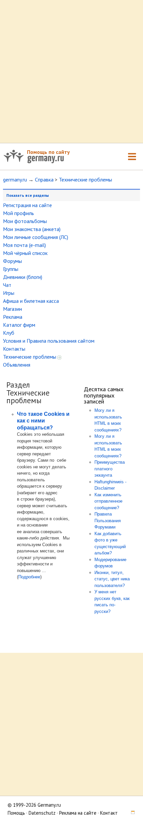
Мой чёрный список (25, 253)
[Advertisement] (71, 71)
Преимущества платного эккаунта (109, 469)
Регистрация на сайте (27, 205)
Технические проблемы (85, 179)
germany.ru (15, 179)
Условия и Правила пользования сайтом (48, 340)
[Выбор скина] (131, 813)
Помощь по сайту (48, 152)
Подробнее (29, 576)
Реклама (12, 316)
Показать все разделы (27, 195)
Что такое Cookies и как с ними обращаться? (43, 420)
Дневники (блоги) (22, 277)
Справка (44, 179)
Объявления (16, 364)
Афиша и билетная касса (31, 300)
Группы (10, 269)
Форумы (12, 261)
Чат (7, 285)
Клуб (8, 332)
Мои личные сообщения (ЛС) (35, 237)
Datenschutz (42, 813)
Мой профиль (18, 213)
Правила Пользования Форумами (107, 520)
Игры (8, 293)
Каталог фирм (19, 324)
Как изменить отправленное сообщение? (108, 501)
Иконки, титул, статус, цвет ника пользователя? (112, 579)
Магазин (12, 308)
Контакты (14, 348)
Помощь (16, 813)
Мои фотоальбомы (25, 221)
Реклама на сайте (77, 813)
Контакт (109, 813)
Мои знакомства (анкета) (32, 229)
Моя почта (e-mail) (24, 245)
